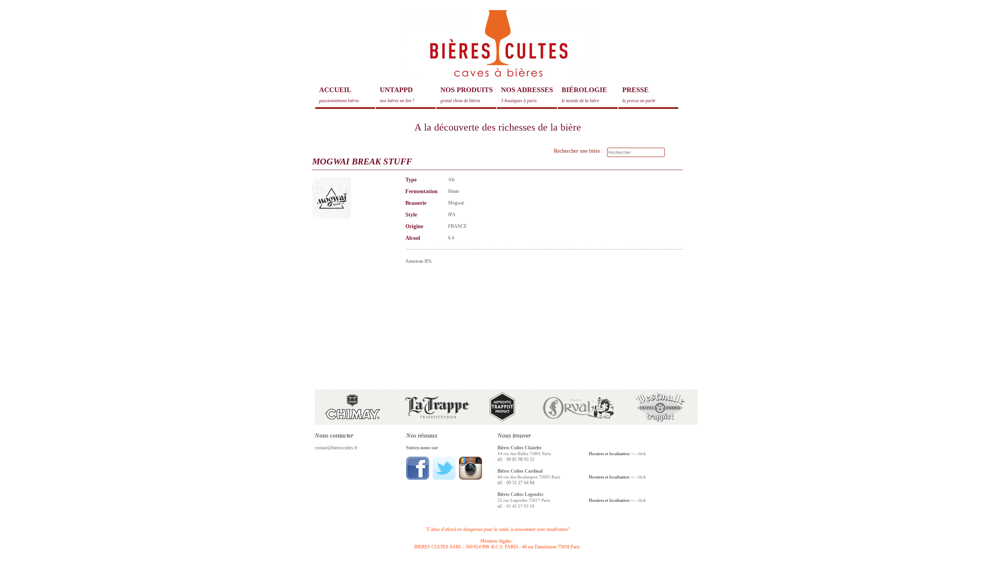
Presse (638, 94)
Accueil (339, 94)
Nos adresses (527, 94)
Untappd (397, 94)
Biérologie (584, 94)
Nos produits (466, 94)
